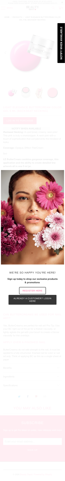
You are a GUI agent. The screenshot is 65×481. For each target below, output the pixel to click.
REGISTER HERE (32, 290)
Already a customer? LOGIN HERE (32, 299)
